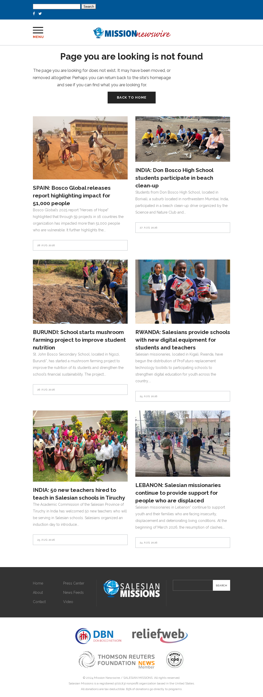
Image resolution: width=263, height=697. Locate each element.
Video (68, 602)
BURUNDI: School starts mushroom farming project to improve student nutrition (79, 340)
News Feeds (73, 592)
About (38, 592)
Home (38, 583)
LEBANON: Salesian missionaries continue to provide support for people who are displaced (178, 493)
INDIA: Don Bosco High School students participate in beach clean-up (174, 178)
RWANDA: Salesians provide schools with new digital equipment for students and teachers (182, 340)
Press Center (73, 583)
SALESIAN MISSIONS (138, 678)
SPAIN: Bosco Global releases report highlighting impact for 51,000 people (72, 195)
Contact (39, 602)
